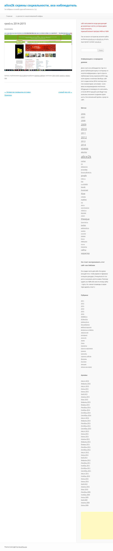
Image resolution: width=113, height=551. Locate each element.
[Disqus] (38, 124)
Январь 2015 (85, 405)
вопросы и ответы (87, 330)
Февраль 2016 (85, 384)
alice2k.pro (91, 39)
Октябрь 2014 (85, 413)
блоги (83, 239)
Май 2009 (84, 500)
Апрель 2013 (85, 439)
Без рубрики (85, 325)
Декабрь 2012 (85, 447)
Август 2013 (85, 431)
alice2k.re (98, 42)
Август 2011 (85, 473)
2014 (53, 76)
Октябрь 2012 (85, 450)
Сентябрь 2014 (86, 415)
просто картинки (87, 348)
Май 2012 (84, 458)
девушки (84, 241)
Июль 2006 (84, 505)
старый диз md (65, 92)
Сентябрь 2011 (86, 471)
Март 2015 (84, 399)
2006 (83, 114)
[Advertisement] (97, 525)
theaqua (85, 218)
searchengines (85, 208)
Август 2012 (85, 452)
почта (83, 244)
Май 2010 (84, 484)
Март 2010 (84, 489)
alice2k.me (100, 39)
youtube (83, 233)
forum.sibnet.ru (86, 172)
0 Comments (8, 29)
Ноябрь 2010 (85, 476)
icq (82, 181)
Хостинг (84, 362)
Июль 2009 (84, 497)
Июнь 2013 (85, 436)
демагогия (84, 333)
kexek (83, 187)
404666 (84, 148)
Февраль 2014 (85, 421)
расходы (84, 354)
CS (82, 164)
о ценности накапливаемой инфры (29, 16)
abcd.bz (84, 152)
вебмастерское (86, 327)
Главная (9, 16)
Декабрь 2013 (85, 423)
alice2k (86, 156)
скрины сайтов (39, 76)
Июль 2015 (84, 389)
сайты (83, 250)
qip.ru (83, 205)
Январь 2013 (85, 444)
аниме (83, 236)
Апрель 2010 (85, 487)
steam (83, 216)
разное (83, 351)
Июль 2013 (84, 434)
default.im (84, 167)
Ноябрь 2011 (85, 466)
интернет (84, 335)
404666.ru (84, 317)
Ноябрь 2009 (85, 495)
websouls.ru (85, 228)
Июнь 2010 (85, 481)
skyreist (83, 213)
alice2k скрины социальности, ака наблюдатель (40, 5)
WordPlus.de (22, 547)
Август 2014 (85, 418)
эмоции (83, 364)
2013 (83, 141)
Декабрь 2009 (85, 492)
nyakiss (84, 199)
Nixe (83, 193)
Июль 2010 (84, 479)
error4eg (84, 170)
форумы (84, 359)
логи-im (83, 338)
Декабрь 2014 (85, 407)
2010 (84, 129)
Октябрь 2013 (85, 426)
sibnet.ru (83, 210)
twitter (83, 225)
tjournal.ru (84, 222)
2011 (83, 133)
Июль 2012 (84, 455)
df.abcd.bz (84, 319)
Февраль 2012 (85, 460)
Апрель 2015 (85, 397)
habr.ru (83, 179)
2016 (82, 314)
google (84, 175)
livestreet (84, 190)
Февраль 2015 (85, 402)
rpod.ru (62, 76)
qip (82, 202)
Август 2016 (85, 381)
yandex (83, 231)
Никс (82, 343)
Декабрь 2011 (85, 463)
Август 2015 (85, 386)
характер (85, 253)
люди (83, 340)
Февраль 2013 (85, 442)
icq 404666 (84, 184)
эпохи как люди (86, 367)
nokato (83, 197)
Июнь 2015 (85, 391)
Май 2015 (84, 394)
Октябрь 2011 (85, 468)
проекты (84, 247)
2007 (83, 117)
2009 (83, 124)
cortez (83, 161)
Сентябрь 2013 (86, 428)
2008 (83, 120)
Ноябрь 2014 (85, 410)
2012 (84, 137)
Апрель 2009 (85, 503)
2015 (57, 76)
